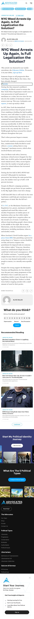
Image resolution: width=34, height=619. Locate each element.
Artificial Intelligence (7, 8)
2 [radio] (9, 318)
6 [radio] (19, 318)
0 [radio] (4, 318)
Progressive (4, 537)
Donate (3, 523)
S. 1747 (5, 205)
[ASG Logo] (17, 502)
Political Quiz (5, 572)
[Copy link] (10, 45)
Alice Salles (12, 39)
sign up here (17, 72)
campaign (4, 89)
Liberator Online (7, 15)
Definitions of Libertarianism (9, 556)
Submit (17, 325)
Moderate (4, 542)
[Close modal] (29, 577)
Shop (2, 521)
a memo (10, 146)
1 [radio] (7, 318)
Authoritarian (5, 545)
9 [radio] (26, 318)
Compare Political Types (17, 479)
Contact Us (4, 526)
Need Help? (6, 508)
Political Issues (5, 547)
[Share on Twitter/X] (6, 45)
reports (3, 103)
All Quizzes (4, 569)
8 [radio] (24, 318)
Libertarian (4, 534)
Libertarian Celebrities (7, 561)
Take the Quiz (17, 445)
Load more (17, 424)
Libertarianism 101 (6, 558)
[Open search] (26, 3)
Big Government (20, 8)
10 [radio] (29, 318)
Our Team (4, 518)
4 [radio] (14, 318)
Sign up (17, 612)
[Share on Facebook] (3, 45)
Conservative (5, 539)
